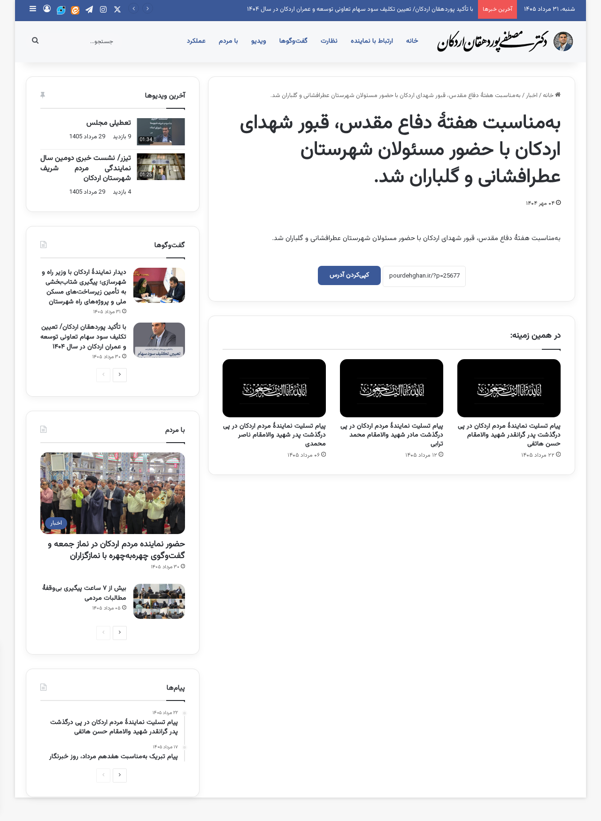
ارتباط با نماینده (372, 41)
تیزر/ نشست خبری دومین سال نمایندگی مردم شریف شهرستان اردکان (85, 168)
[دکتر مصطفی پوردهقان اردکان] (504, 41)
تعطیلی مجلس (108, 122)
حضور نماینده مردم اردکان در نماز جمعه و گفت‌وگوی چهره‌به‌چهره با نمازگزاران (116, 550)
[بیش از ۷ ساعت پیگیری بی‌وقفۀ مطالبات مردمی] (159, 601)
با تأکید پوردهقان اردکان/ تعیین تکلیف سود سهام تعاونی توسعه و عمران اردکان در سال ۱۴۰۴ (360, 9)
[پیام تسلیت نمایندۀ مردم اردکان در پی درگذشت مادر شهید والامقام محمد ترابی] (391, 388)
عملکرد (196, 41)
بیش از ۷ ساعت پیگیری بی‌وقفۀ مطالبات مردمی (84, 593)
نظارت (329, 41)
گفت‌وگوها (293, 41)
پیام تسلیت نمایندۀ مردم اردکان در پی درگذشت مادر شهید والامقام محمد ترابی (391, 435)
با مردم (228, 41)
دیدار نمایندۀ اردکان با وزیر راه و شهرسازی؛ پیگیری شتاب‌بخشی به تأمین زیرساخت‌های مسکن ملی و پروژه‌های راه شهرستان (84, 287)
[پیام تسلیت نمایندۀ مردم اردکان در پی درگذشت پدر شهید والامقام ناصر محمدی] (274, 388)
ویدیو (258, 41)
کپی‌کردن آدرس (349, 275)
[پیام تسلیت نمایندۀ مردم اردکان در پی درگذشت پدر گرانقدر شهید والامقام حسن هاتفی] (509, 388)
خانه (412, 41)
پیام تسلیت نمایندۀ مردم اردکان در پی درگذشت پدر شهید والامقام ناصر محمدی (274, 435)
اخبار (532, 95)
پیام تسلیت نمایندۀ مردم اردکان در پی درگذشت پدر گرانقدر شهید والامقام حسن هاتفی (509, 435)
